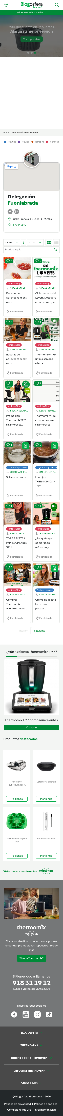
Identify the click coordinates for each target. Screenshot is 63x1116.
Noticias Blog (14, 283)
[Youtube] (26, 1014)
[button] (57, 5)
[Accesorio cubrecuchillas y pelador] (17, 764)
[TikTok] (49, 1014)
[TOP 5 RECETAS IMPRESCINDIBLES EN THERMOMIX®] (17, 514)
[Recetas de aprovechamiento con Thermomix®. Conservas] (17, 269)
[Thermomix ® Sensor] (46, 821)
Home (6, 132)
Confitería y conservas (19, 467)
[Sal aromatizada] (17, 453)
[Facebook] (14, 1014)
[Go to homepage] (32, 5)
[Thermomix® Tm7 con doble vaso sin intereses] (46, 392)
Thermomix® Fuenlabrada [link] (25, 132)
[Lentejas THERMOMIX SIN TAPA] (46, 453)
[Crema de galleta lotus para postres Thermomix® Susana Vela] (46, 575)
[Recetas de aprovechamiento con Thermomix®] (17, 330)
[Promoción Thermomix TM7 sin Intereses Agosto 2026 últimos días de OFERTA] (17, 392)
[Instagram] (37, 1014)
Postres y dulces (45, 590)
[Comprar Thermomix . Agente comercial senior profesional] (17, 575)
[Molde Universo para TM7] (17, 821)
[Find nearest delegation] (6, 5)
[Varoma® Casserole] (46, 764)
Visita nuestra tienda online (29, 12)
